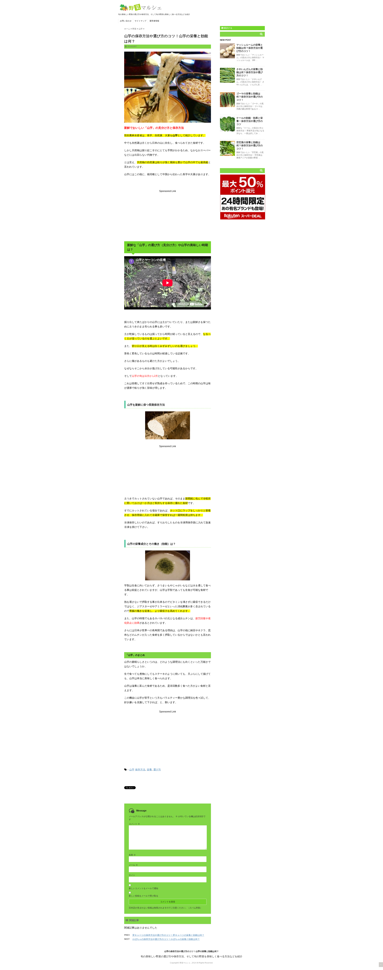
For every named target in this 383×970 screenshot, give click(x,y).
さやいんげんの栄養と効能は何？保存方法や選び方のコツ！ (249, 72)
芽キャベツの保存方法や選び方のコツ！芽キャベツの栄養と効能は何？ (168, 935)
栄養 (149, 769)
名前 (132, 855)
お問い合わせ (126, 21)
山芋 (131, 769)
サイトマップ (140, 21)
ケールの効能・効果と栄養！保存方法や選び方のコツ (249, 121)
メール (133, 865)
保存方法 (140, 769)
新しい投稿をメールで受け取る (143, 896)
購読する (227, 28)
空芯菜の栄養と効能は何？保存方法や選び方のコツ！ (249, 145)
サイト (132, 875)
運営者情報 (154, 21)
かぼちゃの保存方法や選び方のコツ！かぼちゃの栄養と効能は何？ (166, 939)
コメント (134, 824)
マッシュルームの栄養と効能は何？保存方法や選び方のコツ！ (249, 48)
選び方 (157, 769)
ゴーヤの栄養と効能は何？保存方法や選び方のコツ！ (249, 96)
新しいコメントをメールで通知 (143, 888)
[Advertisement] (167, 216)
